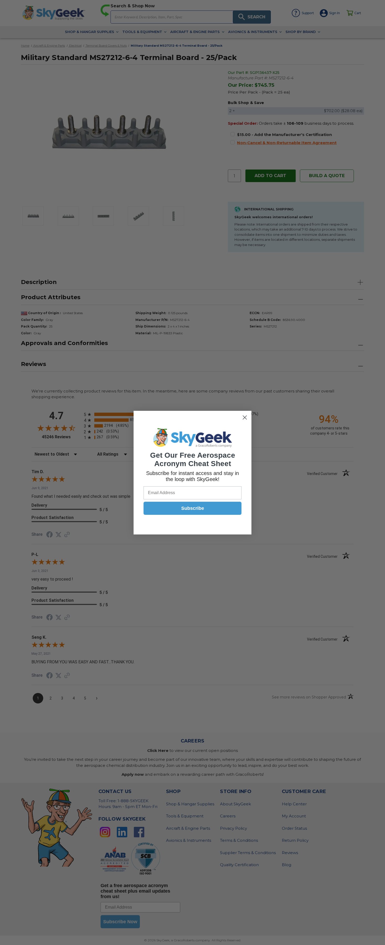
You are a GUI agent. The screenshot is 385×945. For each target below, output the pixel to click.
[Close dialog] (244, 417)
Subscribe (192, 508)
